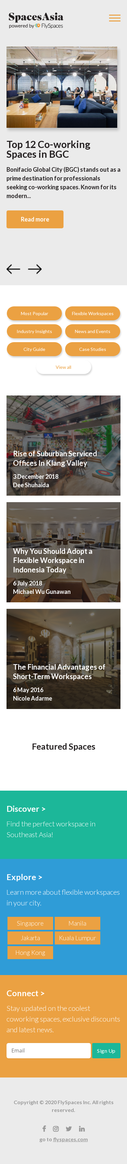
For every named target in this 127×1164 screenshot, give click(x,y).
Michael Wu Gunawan (42, 591)
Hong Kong (30, 952)
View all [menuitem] (63, 367)
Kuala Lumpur (77, 938)
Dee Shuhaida (31, 484)
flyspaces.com (70, 1139)
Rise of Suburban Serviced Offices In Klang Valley (55, 458)
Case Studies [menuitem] (92, 349)
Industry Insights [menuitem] (34, 331)
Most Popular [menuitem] (34, 313)
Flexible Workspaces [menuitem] (93, 313)
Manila (77, 923)
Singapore (30, 923)
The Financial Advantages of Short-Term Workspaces (59, 671)
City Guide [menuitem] (34, 349)
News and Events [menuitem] (92, 331)
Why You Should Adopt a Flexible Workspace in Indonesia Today (52, 560)
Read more (35, 219)
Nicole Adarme (32, 698)
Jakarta (30, 938)
